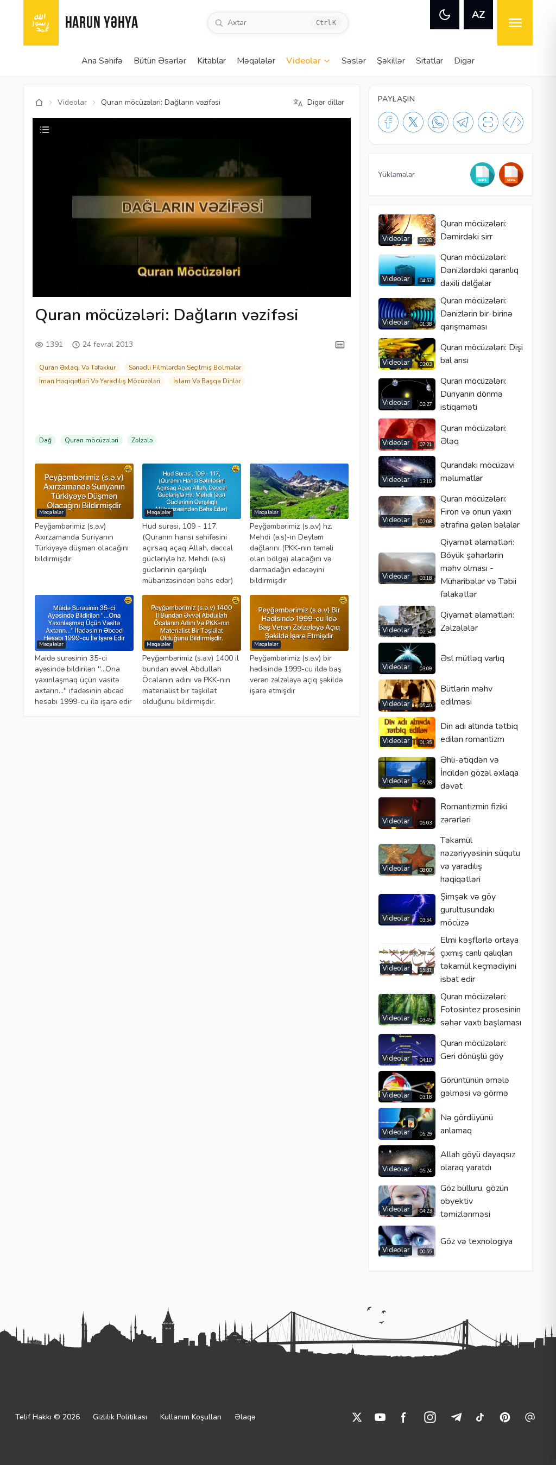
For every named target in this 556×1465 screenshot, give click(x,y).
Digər (464, 61)
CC (203, 282)
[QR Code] (488, 122)
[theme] (444, 14)
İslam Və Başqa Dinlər (207, 381)
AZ (478, 14)
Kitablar (211, 61)
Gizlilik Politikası (120, 1417)
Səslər (354, 61)
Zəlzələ (142, 440)
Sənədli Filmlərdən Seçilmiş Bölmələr (185, 367)
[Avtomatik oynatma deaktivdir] (279, 282)
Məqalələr (256, 61)
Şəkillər (391, 61)
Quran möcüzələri (91, 440)
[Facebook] (388, 122)
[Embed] (513, 122)
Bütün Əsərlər (160, 61)
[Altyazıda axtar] (340, 344)
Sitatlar (429, 61)
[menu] (515, 23)
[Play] (51, 282)
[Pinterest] (505, 1417)
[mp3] (482, 174)
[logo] (41, 23)
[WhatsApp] (438, 122)
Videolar (303, 61)
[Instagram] (430, 1417)
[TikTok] (480, 1417)
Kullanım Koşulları (191, 1417)
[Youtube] (380, 1417)
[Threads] (530, 1417)
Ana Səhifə (102, 61)
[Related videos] (44, 129)
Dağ (45, 440)
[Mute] (69, 282)
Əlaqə (245, 1417)
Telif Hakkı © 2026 (47, 1417)
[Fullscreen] (332, 282)
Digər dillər (325, 102)
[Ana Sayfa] (39, 102)
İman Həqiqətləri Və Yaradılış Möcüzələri (99, 381)
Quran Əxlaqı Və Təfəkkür (77, 367)
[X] (413, 122)
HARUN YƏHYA (101, 23)
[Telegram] (463, 122)
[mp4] (511, 174)
